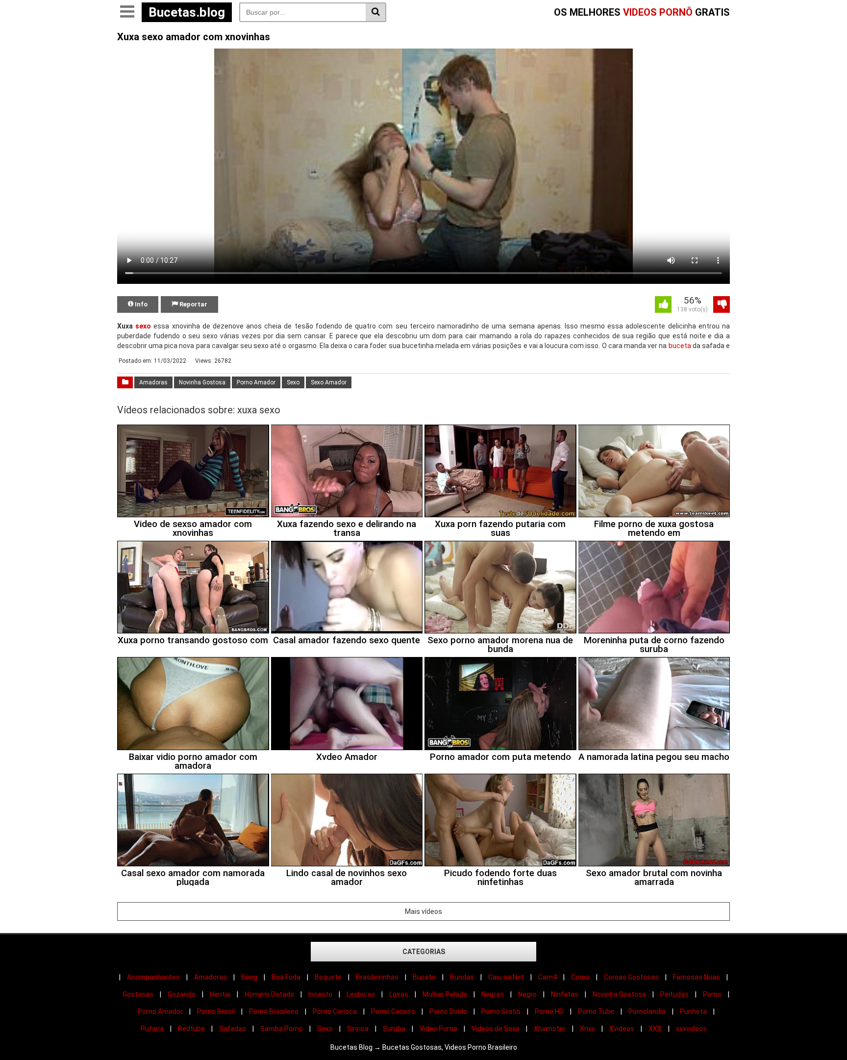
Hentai (220, 994)
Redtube (191, 1029)
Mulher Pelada (445, 994)
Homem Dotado (269, 994)
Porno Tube (596, 1011)
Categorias (423, 952)
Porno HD (549, 1011)
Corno (580, 977)
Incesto (320, 994)
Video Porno (438, 1029)
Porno (712, 994)
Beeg (249, 977)
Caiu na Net (506, 977)
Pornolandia (647, 1011)
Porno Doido (448, 1011)
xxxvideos (691, 1029)
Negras (492, 994)
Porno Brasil (216, 1011)
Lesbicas (361, 994)
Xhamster (550, 1029)
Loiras (398, 994)
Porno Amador (256, 382)
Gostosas (138, 994)
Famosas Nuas (696, 977)
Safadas (232, 1029)
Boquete (328, 977)
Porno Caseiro (393, 1011)
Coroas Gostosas (631, 977)
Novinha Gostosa (202, 382)
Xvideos (621, 1029)
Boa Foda (286, 977)
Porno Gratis (501, 1011)
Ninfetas (564, 994)
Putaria (152, 1029)
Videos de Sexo (496, 1029)
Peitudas (674, 994)
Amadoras (153, 382)
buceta (680, 346)
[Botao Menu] (127, 12)
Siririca (358, 1029)
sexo (143, 326)
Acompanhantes (153, 977)
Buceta (424, 977)
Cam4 (547, 977)
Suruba (394, 1029)
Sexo (293, 382)
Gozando (182, 994)
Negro (527, 994)
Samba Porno (281, 1029)
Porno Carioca (335, 1011)
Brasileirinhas (377, 977)
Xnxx (587, 1029)
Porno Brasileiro (274, 1011)
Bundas (462, 977)
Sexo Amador (329, 382)
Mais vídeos (423, 911)
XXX (655, 1029)
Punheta (693, 1011)
